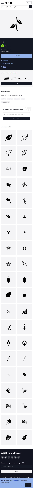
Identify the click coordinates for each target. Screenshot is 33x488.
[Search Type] (3, 6)
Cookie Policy (17, 480)
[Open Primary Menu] (2, 3)
